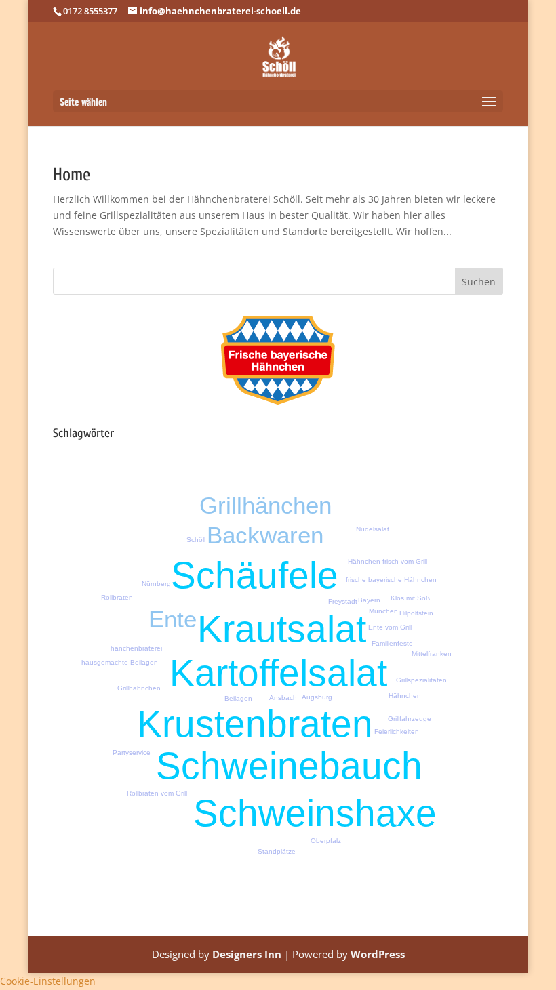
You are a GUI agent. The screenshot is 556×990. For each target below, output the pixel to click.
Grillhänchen (265, 505)
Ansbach (283, 697)
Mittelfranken (432, 653)
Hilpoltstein (416, 613)
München (383, 611)
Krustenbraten (255, 724)
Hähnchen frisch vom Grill (387, 561)
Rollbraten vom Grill (157, 793)
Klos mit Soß (410, 598)
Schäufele (254, 575)
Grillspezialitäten (421, 680)
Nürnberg (156, 583)
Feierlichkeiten (396, 731)
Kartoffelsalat (278, 673)
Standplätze (277, 851)
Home (72, 175)
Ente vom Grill (390, 627)
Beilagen (238, 698)
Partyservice (132, 752)
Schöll (195, 539)
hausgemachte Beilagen (119, 662)
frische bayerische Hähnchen (391, 579)
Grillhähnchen (139, 688)
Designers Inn (246, 954)
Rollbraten (117, 597)
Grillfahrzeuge (409, 718)
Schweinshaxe (315, 813)
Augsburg (317, 697)
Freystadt (342, 601)
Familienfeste (392, 643)
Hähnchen (405, 695)
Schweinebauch (289, 766)
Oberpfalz (326, 840)
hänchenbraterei (136, 648)
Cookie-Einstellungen (48, 980)
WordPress (378, 954)
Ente (172, 619)
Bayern (369, 600)
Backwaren (265, 535)
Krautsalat (281, 629)
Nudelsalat (372, 529)
